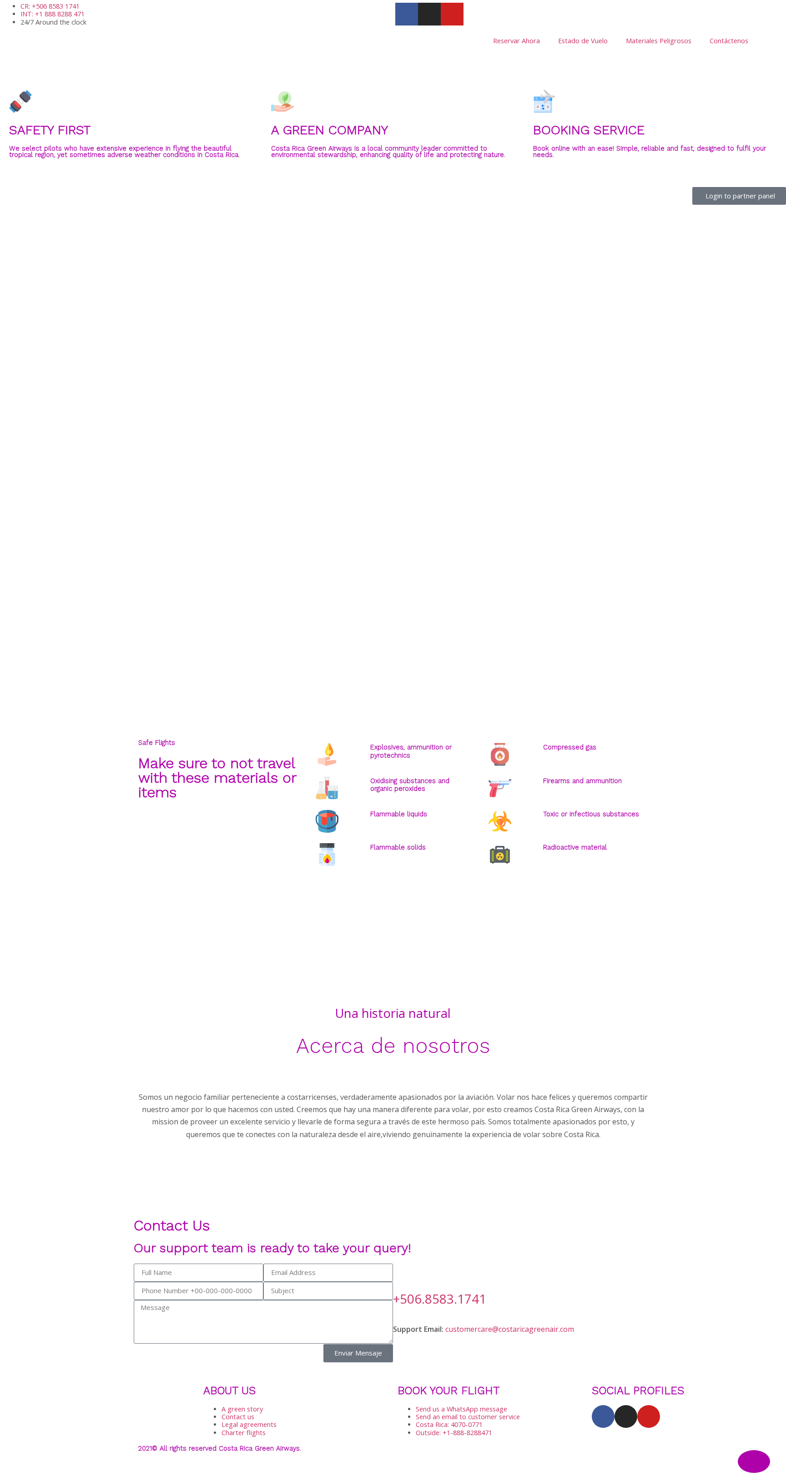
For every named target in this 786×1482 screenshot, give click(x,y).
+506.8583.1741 (439, 1298)
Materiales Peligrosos (658, 40)
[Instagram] (626, 1416)
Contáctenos (729, 40)
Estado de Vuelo (583, 40)
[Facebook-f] (603, 1416)
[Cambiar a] (770, 40)
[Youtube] (648, 1416)
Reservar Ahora (516, 40)
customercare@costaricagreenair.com (509, 1329)
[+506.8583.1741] (404, 1275)
